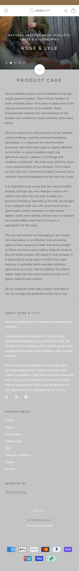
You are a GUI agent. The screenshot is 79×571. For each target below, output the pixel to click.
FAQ (8, 448)
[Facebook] (6, 397)
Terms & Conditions (18, 455)
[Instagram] (16, 397)
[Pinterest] (25, 397)
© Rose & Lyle (39, 520)
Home (9, 420)
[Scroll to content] (39, 69)
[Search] (66, 10)
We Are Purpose (16, 492)
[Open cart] (73, 10)
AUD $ (37, 511)
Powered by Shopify (39, 526)
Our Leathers (13, 434)
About (9, 427)
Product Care (13, 441)
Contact (10, 469)
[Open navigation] (6, 10)
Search (9, 462)
